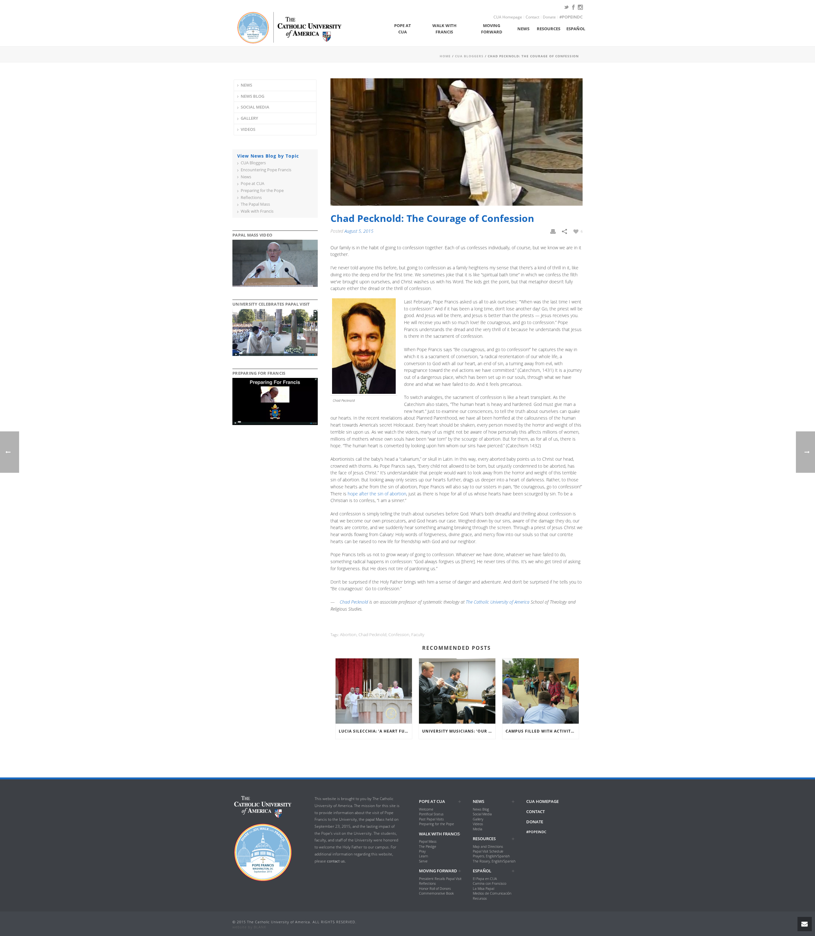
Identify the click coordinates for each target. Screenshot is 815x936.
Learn (423, 856)
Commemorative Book (436, 893)
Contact (532, 17)
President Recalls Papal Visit (440, 878)
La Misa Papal (483, 888)
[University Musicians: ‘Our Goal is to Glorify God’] (457, 691)
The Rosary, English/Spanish (494, 861)
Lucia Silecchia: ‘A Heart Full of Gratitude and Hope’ (375, 731)
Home (445, 56)
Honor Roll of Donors (435, 888)
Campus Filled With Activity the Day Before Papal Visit (542, 731)
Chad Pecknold (354, 602)
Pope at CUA (402, 29)
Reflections (251, 197)
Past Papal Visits (431, 819)
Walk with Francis (444, 29)
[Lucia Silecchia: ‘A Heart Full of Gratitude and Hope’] (374, 691)
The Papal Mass (255, 204)
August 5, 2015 (358, 231)
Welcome (426, 809)
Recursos (480, 898)
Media (477, 828)
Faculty (417, 635)
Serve (423, 861)
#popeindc (571, 17)
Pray (422, 851)
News (523, 29)
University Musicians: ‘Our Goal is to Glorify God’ (458, 731)
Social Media (255, 107)
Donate (549, 17)
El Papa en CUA (485, 878)
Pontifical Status (431, 814)
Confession (398, 635)
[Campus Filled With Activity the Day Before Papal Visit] (540, 691)
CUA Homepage (507, 17)
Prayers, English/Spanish (491, 856)
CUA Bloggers (469, 56)
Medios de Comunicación (492, 893)
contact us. (336, 861)
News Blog (252, 96)
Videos (248, 129)
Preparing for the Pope (262, 190)
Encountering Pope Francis (266, 170)
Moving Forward (491, 29)
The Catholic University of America (497, 602)
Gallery (249, 118)
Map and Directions (488, 846)
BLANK (260, 927)
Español (575, 29)
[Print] (553, 231)
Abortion (348, 635)
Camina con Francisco (489, 883)
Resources (548, 29)
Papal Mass (427, 841)
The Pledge (427, 846)
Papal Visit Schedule (488, 851)
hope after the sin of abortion (377, 494)
